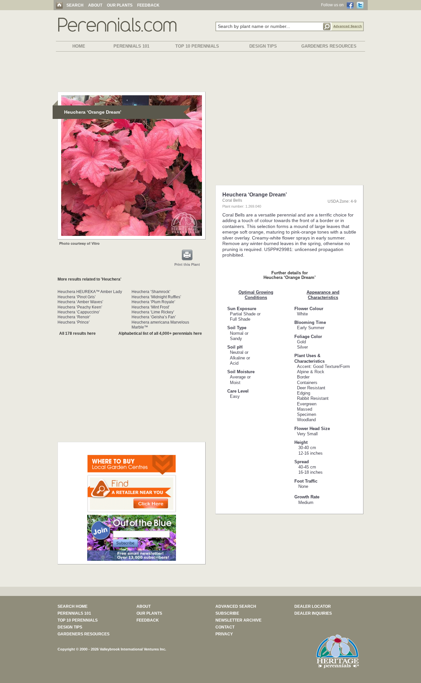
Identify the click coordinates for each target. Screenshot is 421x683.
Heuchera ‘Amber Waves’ (80, 302)
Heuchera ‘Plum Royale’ (153, 302)
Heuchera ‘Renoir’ (74, 317)
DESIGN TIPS (263, 46)
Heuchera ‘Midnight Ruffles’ (156, 297)
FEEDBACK (148, 5)
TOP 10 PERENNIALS (197, 46)
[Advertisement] (210, 73)
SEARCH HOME (72, 606)
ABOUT (95, 5)
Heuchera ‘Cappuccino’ (79, 312)
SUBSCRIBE (227, 613)
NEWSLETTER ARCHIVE (238, 620)
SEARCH (75, 5)
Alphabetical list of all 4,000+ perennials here (160, 333)
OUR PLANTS (120, 5)
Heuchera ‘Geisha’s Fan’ (154, 317)
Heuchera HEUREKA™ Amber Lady (90, 291)
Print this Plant (187, 264)
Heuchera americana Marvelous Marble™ (160, 325)
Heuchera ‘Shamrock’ (151, 291)
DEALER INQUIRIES (313, 613)
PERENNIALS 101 (131, 46)
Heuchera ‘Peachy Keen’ (80, 307)
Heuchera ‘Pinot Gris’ (77, 297)
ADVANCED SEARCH (235, 606)
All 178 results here (77, 333)
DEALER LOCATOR (312, 606)
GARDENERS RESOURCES (329, 46)
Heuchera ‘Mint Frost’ (151, 307)
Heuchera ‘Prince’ (74, 322)
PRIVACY (224, 634)
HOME (78, 46)
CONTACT (225, 627)
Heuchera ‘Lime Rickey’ (153, 312)
